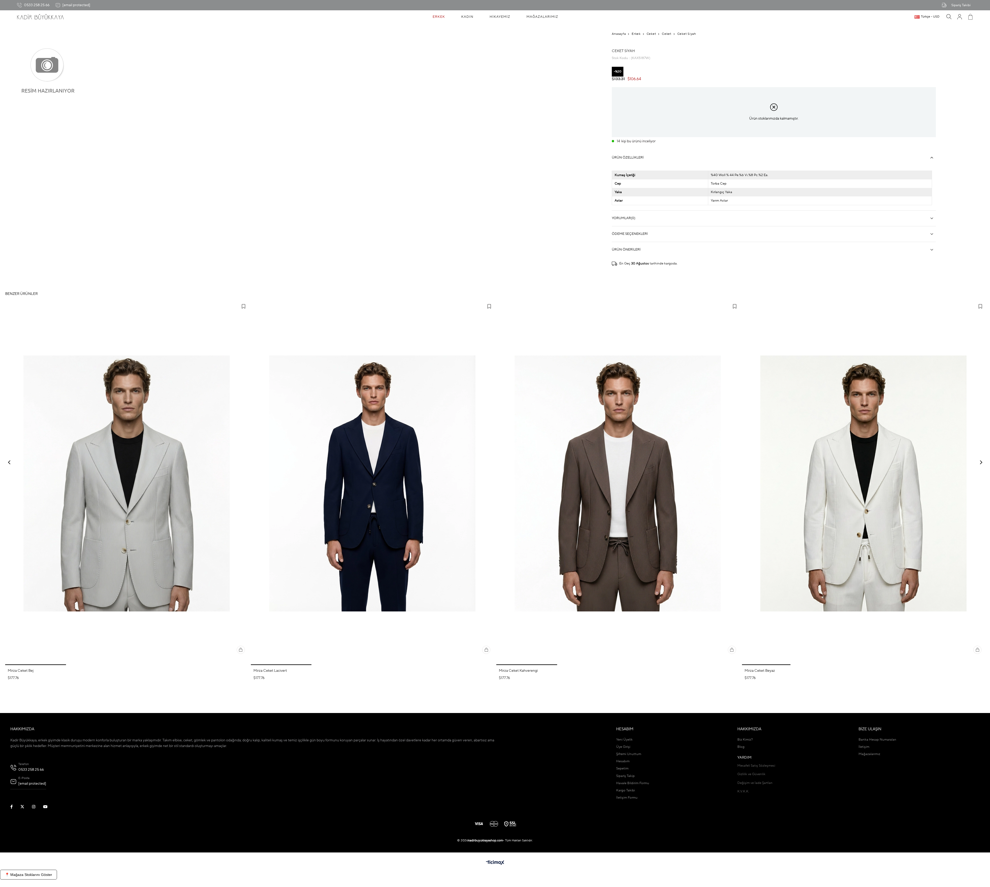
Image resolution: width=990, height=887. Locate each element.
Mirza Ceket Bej (21, 671)
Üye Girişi (623, 747)
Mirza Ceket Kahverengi (518, 671)
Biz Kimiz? (745, 739)
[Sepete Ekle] (241, 650)
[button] (35, 664)
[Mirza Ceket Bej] (126, 483)
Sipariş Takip (625, 776)
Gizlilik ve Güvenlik (751, 774)
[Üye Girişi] (959, 16)
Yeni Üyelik (624, 739)
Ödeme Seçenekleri (630, 234)
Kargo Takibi (625, 790)
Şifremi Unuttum (628, 754)
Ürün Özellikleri (628, 157)
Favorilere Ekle (243, 306)
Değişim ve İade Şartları (754, 783)
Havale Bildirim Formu (632, 783)
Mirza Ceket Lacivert (270, 671)
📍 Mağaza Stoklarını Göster (28, 875)
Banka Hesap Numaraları (877, 739)
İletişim (864, 747)
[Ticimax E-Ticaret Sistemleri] (495, 863)
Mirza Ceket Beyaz (760, 671)
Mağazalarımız (869, 754)
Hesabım (623, 761)
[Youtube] (48, 807)
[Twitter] (25, 807)
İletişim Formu (627, 797)
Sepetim (622, 768)
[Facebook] (14, 807)
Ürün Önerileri (626, 249)
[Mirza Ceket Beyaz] (863, 483)
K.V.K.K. (743, 791)
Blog (741, 747)
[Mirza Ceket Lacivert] (372, 483)
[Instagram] (37, 807)
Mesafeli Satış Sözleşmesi (756, 765)
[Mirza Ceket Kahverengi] (617, 483)
